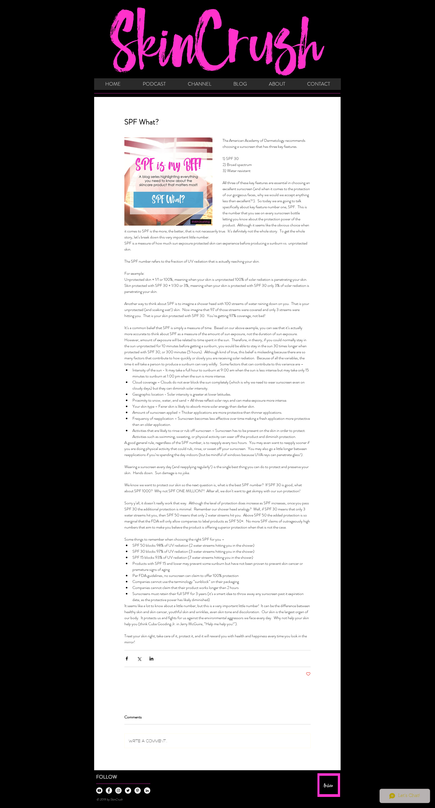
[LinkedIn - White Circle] (147, 790)
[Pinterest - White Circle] (137, 790)
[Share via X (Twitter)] (139, 658)
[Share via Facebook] (126, 658)
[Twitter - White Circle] (128, 790)
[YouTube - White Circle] (99, 790)
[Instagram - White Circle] (118, 790)
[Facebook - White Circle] (109, 790)
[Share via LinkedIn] (151, 658)
